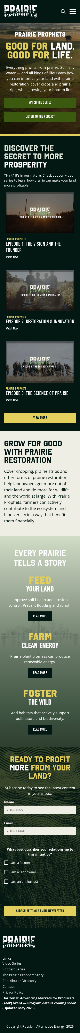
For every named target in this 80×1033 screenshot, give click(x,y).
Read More (40, 616)
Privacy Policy (12, 992)
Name (9, 802)
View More (40, 418)
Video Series (12, 963)
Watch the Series (40, 102)
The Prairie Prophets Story (22, 975)
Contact (8, 986)
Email (8, 823)
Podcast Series (13, 969)
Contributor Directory (19, 980)
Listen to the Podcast (40, 116)
